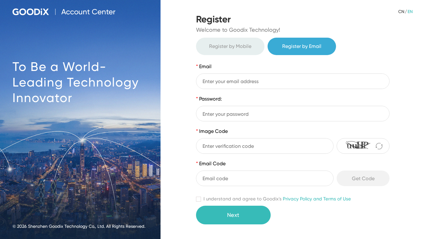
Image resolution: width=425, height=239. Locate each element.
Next (233, 215)
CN (401, 11)
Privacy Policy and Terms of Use (317, 199)
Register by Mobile (230, 46)
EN (410, 11)
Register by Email (301, 46)
